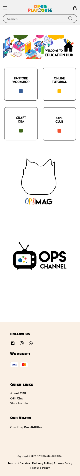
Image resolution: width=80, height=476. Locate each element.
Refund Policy (41, 467)
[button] (5, 8)
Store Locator (19, 403)
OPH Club (17, 398)
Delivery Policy (42, 463)
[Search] (70, 18)
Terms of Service (19, 463)
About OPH (18, 393)
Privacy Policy (63, 463)
